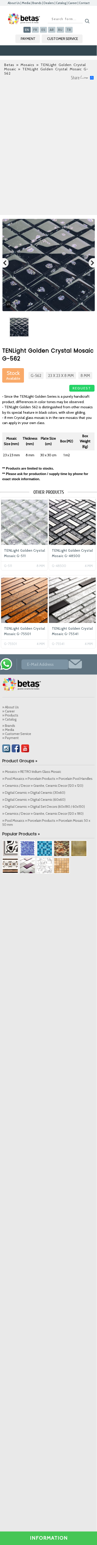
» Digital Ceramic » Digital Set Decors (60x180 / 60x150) (43, 807)
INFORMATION (49, 1538)
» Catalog (9, 719)
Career (72, 3)
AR (52, 30)
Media (26, 3)
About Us (14, 3)
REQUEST (82, 388)
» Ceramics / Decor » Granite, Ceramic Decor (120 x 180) (42, 814)
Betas (9, 65)
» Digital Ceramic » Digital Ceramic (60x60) (33, 800)
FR (35, 30)
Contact (84, 3)
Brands (37, 3)
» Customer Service (16, 734)
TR (69, 30)
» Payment (10, 738)
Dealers (49, 3)
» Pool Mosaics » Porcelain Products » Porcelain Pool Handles (47, 779)
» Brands (8, 726)
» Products (10, 715)
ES (43, 30)
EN (27, 30)
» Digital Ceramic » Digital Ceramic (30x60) (33, 793)
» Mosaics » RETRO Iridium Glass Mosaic (31, 772)
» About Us (10, 707)
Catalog (61, 3)
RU (60, 30)
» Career (8, 711)
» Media (8, 730)
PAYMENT (28, 39)
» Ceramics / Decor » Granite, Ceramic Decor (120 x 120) (42, 786)
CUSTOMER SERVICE (62, 39)
